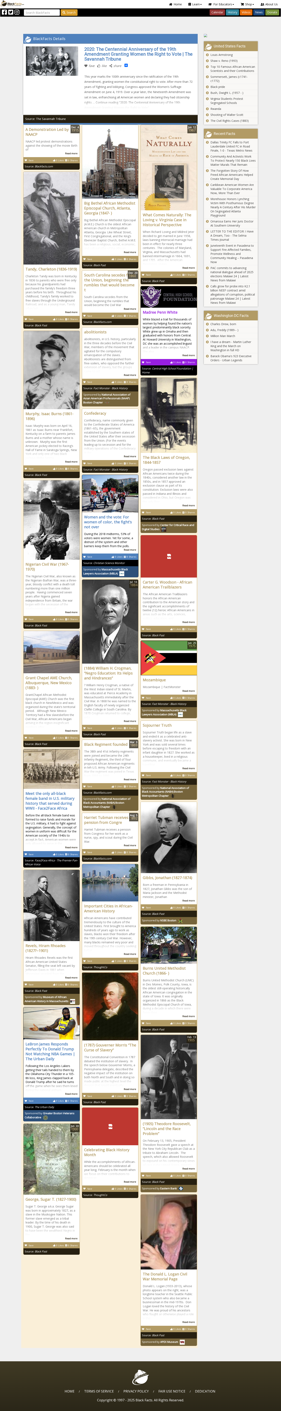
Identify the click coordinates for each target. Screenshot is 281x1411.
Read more (71, 153)
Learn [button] (196, 4)
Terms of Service (99, 1391)
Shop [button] (248, 4)
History (232, 12)
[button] (21, 1406)
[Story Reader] (231, 35)
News (259, 12)
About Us (271, 4)
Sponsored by (106, 398)
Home (178, 4)
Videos (246, 12)
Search (71, 12)
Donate (272, 12)
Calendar (217, 12)
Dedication (205, 1391)
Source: (39, 166)
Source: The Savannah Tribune (45, 119)
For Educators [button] (222, 4)
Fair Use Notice (171, 1391)
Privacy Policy (136, 1391)
